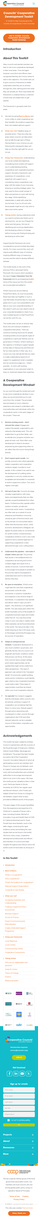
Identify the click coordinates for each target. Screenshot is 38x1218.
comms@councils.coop (19, 1050)
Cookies (25, 1196)
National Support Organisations (17, 886)
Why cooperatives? (12, 879)
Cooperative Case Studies (14, 890)
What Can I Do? (11, 131)
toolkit (31, 279)
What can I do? (11, 896)
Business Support (11, 914)
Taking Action (10, 958)
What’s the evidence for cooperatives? (19, 882)
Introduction (10, 865)
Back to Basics (24, 116)
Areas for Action (11, 969)
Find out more (27, 1208)
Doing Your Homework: (14, 158)
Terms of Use (15, 1196)
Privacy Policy (19, 1199)
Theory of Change (11, 973)
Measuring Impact (11, 981)
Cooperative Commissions (15, 952)
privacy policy (25, 1120)
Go (19, 1125)
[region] (19, 1211)
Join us (19, 1057)
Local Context (10, 945)
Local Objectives (11, 941)
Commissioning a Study (14, 949)
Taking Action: (11, 215)
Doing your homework (13, 937)
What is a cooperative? (13, 875)
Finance (8, 977)
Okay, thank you (19, 1213)
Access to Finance (12, 917)
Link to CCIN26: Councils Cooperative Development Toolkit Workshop (19, 38)
